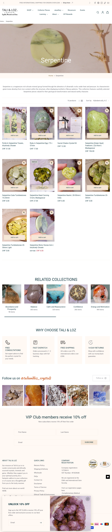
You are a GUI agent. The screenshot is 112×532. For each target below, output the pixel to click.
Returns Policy (39, 466)
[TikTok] (105, 3)
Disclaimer (38, 484)
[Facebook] (95, 3)
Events (82, 10)
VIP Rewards (67, 14)
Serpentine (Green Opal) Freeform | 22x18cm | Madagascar (94, 145)
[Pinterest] (98, 3)
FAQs (36, 476)
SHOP (29, 10)
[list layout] (79, 100)
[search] (97, 12)
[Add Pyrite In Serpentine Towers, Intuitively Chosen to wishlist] (24, 110)
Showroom (72, 10)
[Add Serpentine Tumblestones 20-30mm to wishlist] (107, 162)
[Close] (88, 499)
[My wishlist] (108, 477)
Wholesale (38, 473)
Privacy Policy (39, 491)
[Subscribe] (41, 523)
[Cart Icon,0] (107, 12)
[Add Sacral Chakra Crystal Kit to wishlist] (79, 110)
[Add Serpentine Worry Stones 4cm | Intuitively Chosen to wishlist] (51, 212)
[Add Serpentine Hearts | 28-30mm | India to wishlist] (79, 162)
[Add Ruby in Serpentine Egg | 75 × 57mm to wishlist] (51, 110)
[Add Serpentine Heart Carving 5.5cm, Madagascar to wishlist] (51, 162)
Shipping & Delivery (41, 469)
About (54, 14)
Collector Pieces (44, 10)
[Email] (108, 3)
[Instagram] (101, 3)
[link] (101, 378)
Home (2, 21)
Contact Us (38, 480)
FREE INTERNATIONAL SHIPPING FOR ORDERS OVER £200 (39, 3)
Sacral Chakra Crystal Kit (67, 143)
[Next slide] (90, 3)
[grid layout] (81, 100)
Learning (42, 14)
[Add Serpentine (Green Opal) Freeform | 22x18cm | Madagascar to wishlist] (107, 110)
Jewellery (57, 10)
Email (13, 523)
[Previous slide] (4, 3)
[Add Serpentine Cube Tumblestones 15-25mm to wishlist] (24, 162)
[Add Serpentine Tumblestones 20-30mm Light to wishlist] (24, 212)
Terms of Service (40, 487)
